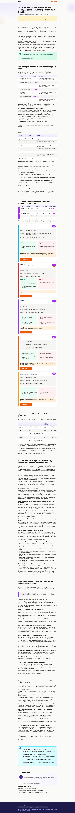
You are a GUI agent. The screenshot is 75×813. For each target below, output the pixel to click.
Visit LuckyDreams (26, 332)
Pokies (19, 1)
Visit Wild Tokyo (25, 295)
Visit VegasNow (25, 368)
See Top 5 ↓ (54, 1)
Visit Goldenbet (25, 404)
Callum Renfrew (21, 14)
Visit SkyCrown (25, 259)
